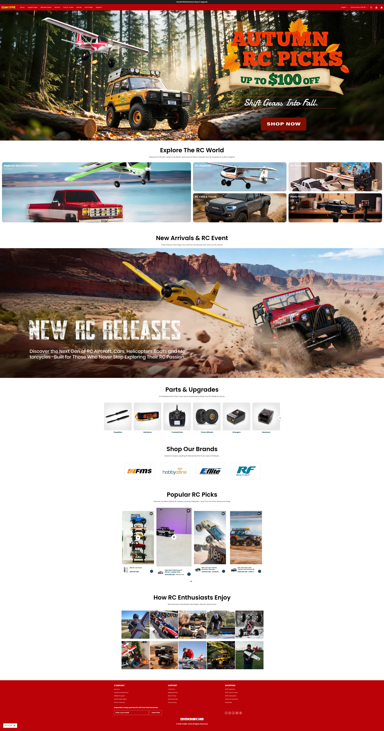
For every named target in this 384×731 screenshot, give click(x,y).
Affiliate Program (119, 696)
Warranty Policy (173, 699)
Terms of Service (119, 702)
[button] (371, 7)
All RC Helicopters (230, 696)
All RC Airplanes (230, 689)
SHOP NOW (8, 169)
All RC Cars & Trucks (231, 692)
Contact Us (171, 689)
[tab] (186, 137)
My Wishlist (228, 702)
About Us (117, 689)
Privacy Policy (172, 702)
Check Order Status (120, 699)
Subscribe (156, 712)
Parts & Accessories (231, 699)
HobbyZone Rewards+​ (121, 692)
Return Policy (172, 696)
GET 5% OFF (8, 725)
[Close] (14, 725)
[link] (99, 7)
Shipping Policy (173, 692)
